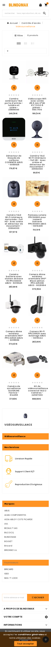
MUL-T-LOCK (11, 578)
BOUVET (8, 541)
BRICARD (8, 569)
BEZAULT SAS (11, 528)
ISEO (6, 573)
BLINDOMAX (10, 537)
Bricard (8, 545)
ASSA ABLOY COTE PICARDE (18, 519)
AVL (6, 523)
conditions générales (31, 634)
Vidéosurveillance (15, 436)
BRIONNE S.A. (10, 550)
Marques (9, 504)
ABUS (7, 510)
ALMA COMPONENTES (15, 515)
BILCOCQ (9, 532)
